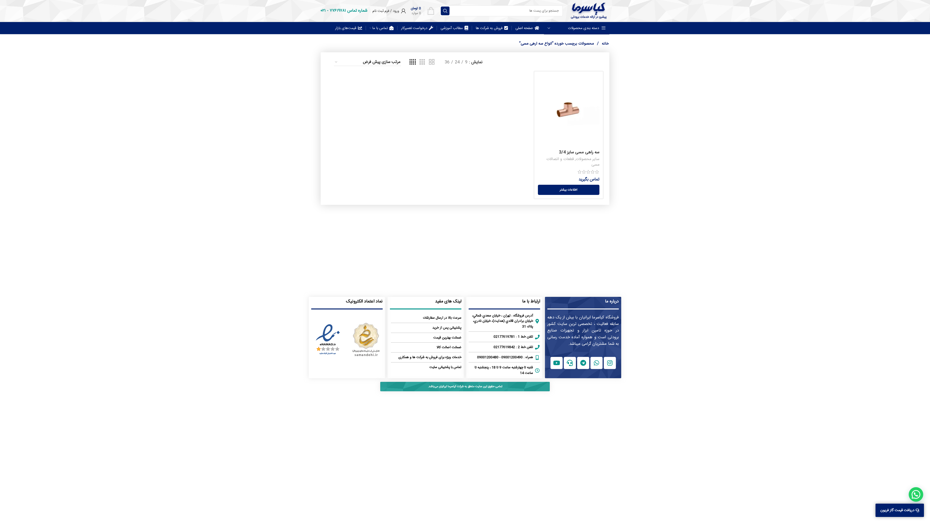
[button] (916, 494)
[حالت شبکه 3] (422, 62)
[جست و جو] (445, 11)
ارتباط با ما (531, 301)
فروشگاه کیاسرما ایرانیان (599, 317)
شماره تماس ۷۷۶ (348, 10)
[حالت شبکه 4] (413, 62)
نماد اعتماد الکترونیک (364, 301)
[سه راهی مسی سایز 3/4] (568, 111)
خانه (605, 43)
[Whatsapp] (596, 363)
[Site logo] (588, 11)
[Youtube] (556, 363)
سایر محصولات (587, 159)
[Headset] (570, 363)
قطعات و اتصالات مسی (572, 162)
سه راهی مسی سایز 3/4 (579, 152)
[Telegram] (583, 363)
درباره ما (612, 301)
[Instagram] (610, 363)
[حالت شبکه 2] (431, 62)
